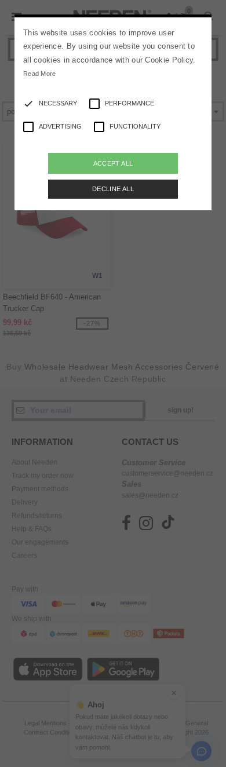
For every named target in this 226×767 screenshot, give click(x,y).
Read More (39, 73)
